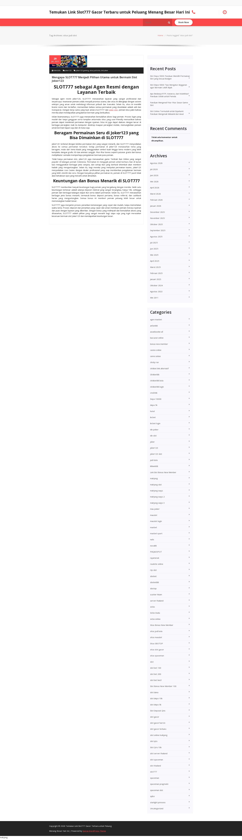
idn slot (153, 435)
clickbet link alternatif (159, 368)
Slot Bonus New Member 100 (163, 686)
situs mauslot (156, 637)
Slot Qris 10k (156, 747)
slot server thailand (158, 753)
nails (152, 539)
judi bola (154, 460)
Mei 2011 (154, 297)
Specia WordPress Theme (94, 831)
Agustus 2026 (156, 163)
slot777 (153, 771)
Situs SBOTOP (156, 643)
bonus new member (159, 344)
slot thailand (155, 765)
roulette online (156, 564)
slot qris (153, 741)
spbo (152, 796)
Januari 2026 (155, 206)
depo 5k (153, 405)
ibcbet (153, 417)
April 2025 (154, 261)
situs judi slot (95, 70)
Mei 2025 (154, 255)
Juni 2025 (154, 248)
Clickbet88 (154, 374)
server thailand (156, 600)
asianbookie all (156, 331)
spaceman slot (156, 790)
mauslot (153, 515)
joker (152, 442)
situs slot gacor (157, 649)
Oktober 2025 (156, 224)
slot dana (154, 692)
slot (152, 662)
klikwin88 (154, 466)
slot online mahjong (158, 735)
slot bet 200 (155, 674)
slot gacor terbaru (158, 729)
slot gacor (154, 717)
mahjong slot (156, 484)
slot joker (104, 70)
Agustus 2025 (156, 236)
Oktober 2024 (156, 285)
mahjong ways (156, 490)
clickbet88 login (157, 386)
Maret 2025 (155, 267)
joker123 (68, 70)
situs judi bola (156, 631)
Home (160, 35)
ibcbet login (155, 423)
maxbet (153, 527)
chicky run (154, 362)
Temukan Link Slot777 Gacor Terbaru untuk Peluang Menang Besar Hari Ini (119, 12)
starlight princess (158, 802)
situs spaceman (157, 655)
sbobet (153, 576)
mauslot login (156, 521)
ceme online (155, 356)
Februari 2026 (156, 200)
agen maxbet (156, 319)
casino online (155, 350)
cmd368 (153, 393)
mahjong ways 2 (157, 496)
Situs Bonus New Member (161, 625)
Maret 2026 (155, 193)
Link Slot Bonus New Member (163, 472)
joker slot (113, 110)
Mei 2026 (154, 181)
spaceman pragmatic (159, 784)
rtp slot (153, 570)
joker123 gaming (82, 70)
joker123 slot (156, 454)
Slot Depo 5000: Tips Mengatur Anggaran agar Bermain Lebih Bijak (168, 86)
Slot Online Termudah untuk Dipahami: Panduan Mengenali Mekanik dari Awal (167, 112)
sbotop (153, 588)
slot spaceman (156, 759)
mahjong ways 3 (157, 503)
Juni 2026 (154, 175)
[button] (169, 22)
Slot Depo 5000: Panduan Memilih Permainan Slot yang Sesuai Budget (170, 77)
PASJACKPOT (156, 551)
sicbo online (155, 619)
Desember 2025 (157, 212)
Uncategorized (156, 808)
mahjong (154, 478)
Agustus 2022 (156, 291)
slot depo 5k (155, 704)
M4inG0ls (57, 70)
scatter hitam (156, 594)
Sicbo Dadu (155, 613)
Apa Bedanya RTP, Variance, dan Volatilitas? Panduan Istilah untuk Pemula (169, 95)
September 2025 (157, 230)
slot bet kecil (155, 680)
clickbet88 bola (156, 380)
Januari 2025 (155, 279)
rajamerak (154, 558)
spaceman (154, 778)
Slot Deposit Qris (157, 710)
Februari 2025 (156, 273)
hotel (152, 411)
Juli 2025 (154, 242)
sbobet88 (154, 582)
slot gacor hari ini (157, 723)
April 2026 (154, 187)
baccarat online (156, 338)
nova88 (153, 545)
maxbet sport (156, 533)
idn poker (154, 429)
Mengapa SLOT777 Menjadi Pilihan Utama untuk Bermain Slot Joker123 (94, 79)
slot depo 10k (156, 698)
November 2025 (157, 218)
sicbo (152, 606)
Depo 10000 (155, 399)
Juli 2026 (154, 169)
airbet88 (154, 325)
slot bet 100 (155, 668)
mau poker (155, 509)
